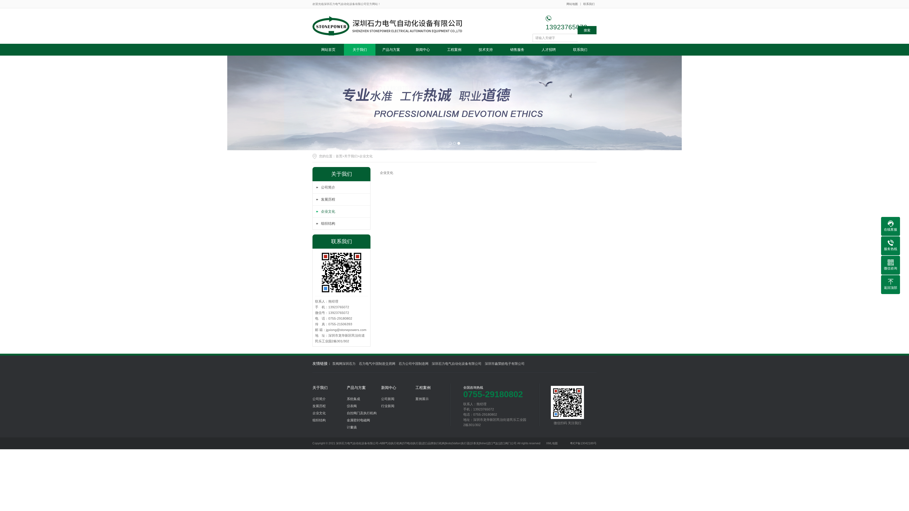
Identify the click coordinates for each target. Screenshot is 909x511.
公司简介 (328, 187)
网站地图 (572, 4)
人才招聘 (549, 50)
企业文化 (366, 156)
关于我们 (360, 50)
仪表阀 (352, 406)
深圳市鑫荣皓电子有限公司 (505, 364)
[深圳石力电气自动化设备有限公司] (388, 26)
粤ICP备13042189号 (583, 443)
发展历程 (328, 199)
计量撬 (352, 427)
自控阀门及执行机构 (362, 413)
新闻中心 (423, 50)
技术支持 (486, 50)
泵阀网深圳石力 (344, 364)
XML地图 (552, 443)
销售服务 (517, 50)
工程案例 (454, 50)
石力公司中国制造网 (413, 364)
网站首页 (328, 50)
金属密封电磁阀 (358, 420)
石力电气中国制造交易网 (377, 364)
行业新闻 (387, 406)
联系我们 (589, 4)
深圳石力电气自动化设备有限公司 (456, 364)
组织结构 (328, 223)
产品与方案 (391, 50)
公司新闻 (387, 399)
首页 (339, 156)
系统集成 (353, 399)
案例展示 (422, 399)
